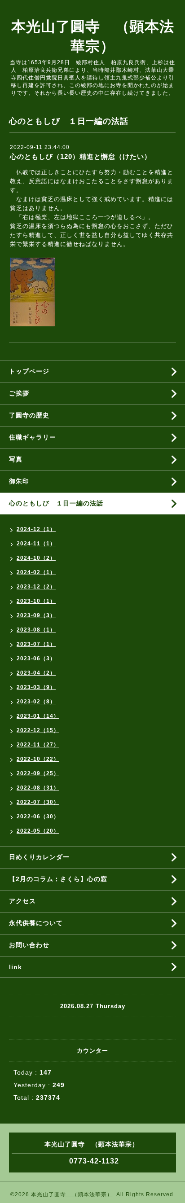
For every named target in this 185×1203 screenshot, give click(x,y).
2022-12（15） (38, 730)
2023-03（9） (36, 687)
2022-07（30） (38, 802)
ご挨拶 (19, 393)
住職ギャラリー (36, 437)
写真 (15, 459)
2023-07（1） (36, 644)
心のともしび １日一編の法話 (56, 503)
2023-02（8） (36, 701)
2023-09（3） (36, 615)
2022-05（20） (38, 831)
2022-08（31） (38, 788)
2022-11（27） (38, 745)
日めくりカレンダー (39, 857)
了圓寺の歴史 (29, 415)
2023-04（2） (36, 673)
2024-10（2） (36, 558)
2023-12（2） (36, 587)
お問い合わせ (29, 944)
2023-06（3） (36, 658)
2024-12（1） (36, 529)
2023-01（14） (38, 716)
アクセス (22, 900)
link (15, 966)
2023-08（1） (36, 630)
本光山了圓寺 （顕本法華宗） (72, 1194)
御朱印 (19, 481)
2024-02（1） (36, 572)
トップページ (29, 371)
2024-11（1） (36, 543)
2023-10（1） (36, 601)
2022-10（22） (38, 759)
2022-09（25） (38, 773)
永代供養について (36, 922)
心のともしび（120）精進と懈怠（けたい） (80, 156)
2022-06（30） (38, 816)
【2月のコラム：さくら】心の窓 (58, 878)
